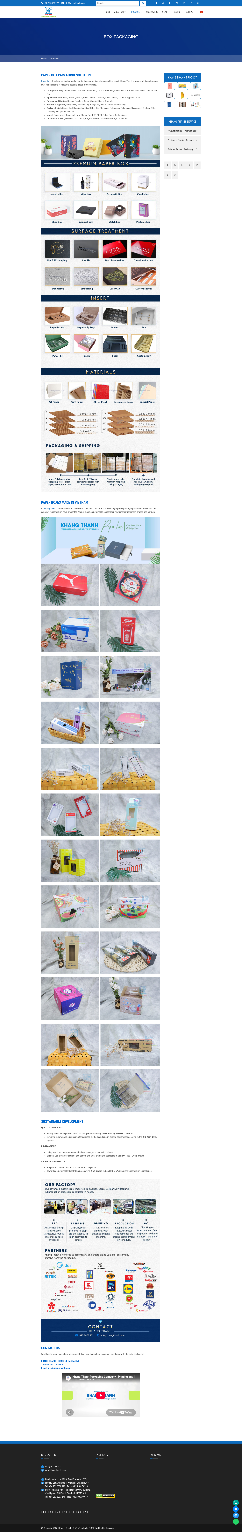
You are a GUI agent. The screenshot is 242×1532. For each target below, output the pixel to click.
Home (44, 58)
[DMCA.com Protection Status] (105, 1495)
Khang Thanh (50, 508)
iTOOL (91, 1528)
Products (54, 58)
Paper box (45, 81)
